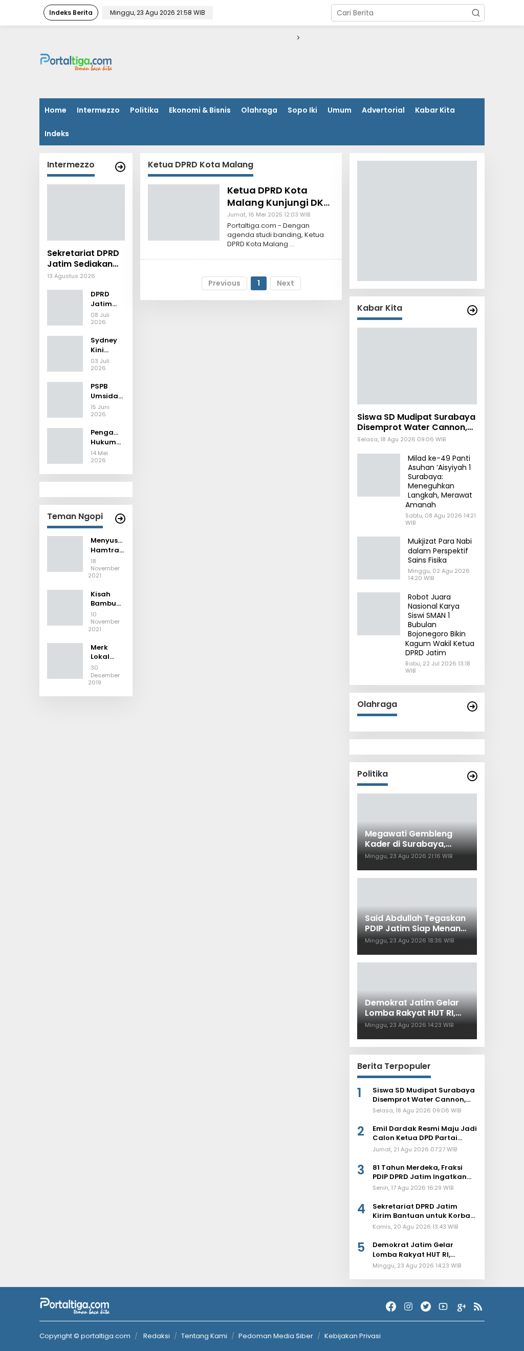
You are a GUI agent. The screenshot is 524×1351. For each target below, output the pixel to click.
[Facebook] (391, 1307)
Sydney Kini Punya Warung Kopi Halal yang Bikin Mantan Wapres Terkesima (108, 345)
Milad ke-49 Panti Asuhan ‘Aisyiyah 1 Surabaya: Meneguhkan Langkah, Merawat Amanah (438, 481)
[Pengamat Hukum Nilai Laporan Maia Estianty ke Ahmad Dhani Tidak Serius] (65, 445)
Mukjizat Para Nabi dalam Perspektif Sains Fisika (440, 550)
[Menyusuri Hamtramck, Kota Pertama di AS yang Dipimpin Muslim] (65, 553)
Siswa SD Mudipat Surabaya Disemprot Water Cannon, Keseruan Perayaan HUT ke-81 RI (416, 423)
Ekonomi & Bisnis (200, 110)
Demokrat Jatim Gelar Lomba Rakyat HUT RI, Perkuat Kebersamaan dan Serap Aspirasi (421, 1249)
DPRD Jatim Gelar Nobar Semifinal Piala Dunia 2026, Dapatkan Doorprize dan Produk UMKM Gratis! (108, 299)
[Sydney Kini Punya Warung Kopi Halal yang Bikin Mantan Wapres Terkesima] (65, 353)
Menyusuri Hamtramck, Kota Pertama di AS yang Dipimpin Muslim (108, 545)
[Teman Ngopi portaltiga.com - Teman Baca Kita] (120, 518)
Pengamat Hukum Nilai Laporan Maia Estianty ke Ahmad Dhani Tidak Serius (108, 437)
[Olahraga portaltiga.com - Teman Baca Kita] (472, 706)
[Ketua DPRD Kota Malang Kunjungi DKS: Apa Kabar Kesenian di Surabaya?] (184, 212)
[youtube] (443, 1307)
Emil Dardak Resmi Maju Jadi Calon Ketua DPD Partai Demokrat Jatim (425, 1133)
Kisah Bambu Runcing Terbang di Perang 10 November (108, 599)
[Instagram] (408, 1307)
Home (56, 110)
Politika (144, 110)
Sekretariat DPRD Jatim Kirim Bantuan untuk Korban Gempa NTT (424, 1211)
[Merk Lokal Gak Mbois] (65, 660)
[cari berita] (476, 13)
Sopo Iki (302, 110)
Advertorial (383, 110)
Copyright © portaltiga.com (84, 1336)
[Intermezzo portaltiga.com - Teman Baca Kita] (120, 167)
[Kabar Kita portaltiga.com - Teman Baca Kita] (472, 310)
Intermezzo (98, 110)
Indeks (57, 133)
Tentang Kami (204, 1336)
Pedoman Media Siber (275, 1336)
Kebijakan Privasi (352, 1336)
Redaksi (156, 1336)
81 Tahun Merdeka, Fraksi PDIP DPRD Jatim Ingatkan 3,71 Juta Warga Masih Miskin (425, 1172)
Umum (340, 110)
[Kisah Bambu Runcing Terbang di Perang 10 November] (65, 607)
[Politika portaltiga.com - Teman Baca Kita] (472, 776)
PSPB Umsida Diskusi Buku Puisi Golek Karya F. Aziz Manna (105, 391)
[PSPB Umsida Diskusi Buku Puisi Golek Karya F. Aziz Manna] (65, 399)
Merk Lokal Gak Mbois (101, 652)
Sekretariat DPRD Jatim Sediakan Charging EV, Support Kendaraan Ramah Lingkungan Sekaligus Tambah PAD (85, 259)
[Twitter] (425, 1307)
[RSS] (478, 1307)
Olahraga (259, 110)
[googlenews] (460, 1307)
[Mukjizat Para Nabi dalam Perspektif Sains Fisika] (378, 557)
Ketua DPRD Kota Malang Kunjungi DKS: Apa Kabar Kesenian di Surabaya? (279, 208)
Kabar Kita (435, 110)
